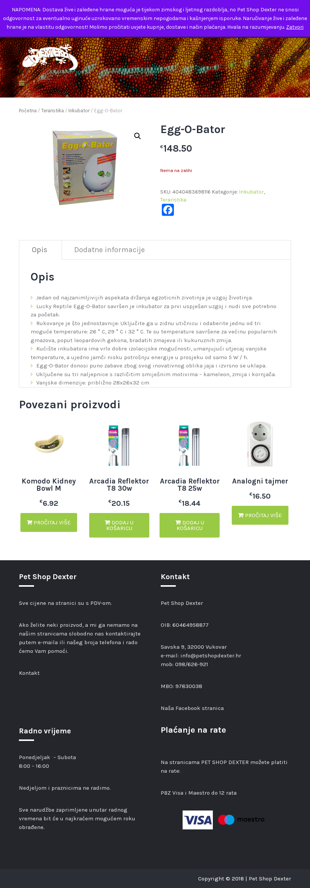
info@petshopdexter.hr (210, 655)
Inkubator (79, 110)
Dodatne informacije (109, 249)
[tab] (39, 250)
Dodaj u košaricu (120, 525)
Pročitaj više (51, 522)
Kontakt (29, 672)
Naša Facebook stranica (192, 708)
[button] (137, 136)
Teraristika (52, 110)
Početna (28, 110)
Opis (39, 249)
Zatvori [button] (295, 27)
